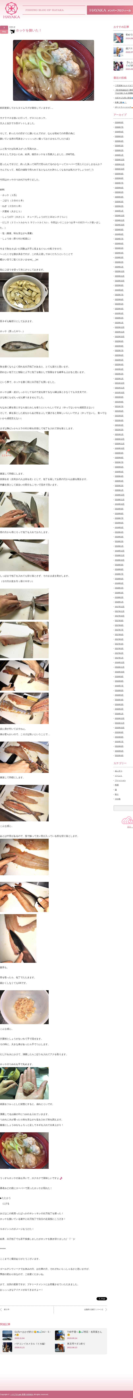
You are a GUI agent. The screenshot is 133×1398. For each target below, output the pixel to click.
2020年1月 (119, 490)
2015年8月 (119, 737)
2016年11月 (119, 667)
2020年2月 (119, 486)
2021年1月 (119, 434)
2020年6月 (119, 467)
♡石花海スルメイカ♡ (124, 85)
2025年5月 (119, 192)
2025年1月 (119, 211)
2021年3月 (119, 425)
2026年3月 (119, 146)
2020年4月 (119, 476)
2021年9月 (119, 397)
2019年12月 (119, 495)
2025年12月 (119, 160)
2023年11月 (119, 276)
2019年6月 (119, 523)
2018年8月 (119, 569)
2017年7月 (119, 630)
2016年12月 (119, 662)
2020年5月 (119, 472)
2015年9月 (119, 732)
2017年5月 (119, 639)
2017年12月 (119, 607)
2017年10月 (119, 616)
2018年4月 (119, 588)
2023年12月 (119, 271)
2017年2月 (119, 653)
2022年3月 (119, 369)
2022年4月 (119, 364)
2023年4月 (119, 309)
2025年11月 (119, 164)
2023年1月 (119, 323)
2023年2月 (119, 318)
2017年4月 (119, 644)
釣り (117, 794)
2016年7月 (119, 686)
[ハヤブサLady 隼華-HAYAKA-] (11, 17)
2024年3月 (119, 257)
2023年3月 (119, 313)
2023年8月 (119, 290)
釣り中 (6, 1309)
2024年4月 (119, 253)
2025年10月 (119, 169)
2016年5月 (119, 695)
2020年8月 (119, 458)
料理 (117, 785)
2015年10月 (119, 728)
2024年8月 (119, 234)
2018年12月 (119, 551)
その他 (117, 799)
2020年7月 (119, 462)
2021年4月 (119, 420)
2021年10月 (119, 392)
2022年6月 (119, 355)
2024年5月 (119, 248)
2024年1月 (119, 267)
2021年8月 (119, 402)
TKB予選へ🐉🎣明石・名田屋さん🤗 (84, 1333)
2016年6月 (119, 690)
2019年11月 (119, 500)
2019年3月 (119, 537)
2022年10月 (119, 337)
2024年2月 (119, 262)
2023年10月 (119, 281)
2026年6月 (119, 132)
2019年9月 (119, 509)
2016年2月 (119, 709)
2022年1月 (119, 379)
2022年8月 (119, 346)
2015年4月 (119, 755)
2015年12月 (119, 718)
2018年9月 (119, 565)
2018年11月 (119, 555)
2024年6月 (119, 243)
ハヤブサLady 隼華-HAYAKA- (21, 1394)
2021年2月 (119, 430)
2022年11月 (119, 332)
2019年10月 (119, 504)
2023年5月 (119, 304)
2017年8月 (119, 625)
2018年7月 (119, 574)
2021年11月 (119, 388)
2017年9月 (119, 621)
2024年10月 (119, 225)
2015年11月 (119, 723)
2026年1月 (119, 155)
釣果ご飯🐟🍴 (121, 102)
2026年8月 (119, 122)
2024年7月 (119, 239)
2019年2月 (119, 541)
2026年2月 (119, 150)
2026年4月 (119, 141)
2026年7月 (119, 127)
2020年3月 (119, 481)
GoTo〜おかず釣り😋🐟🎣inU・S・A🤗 (33, 1333)
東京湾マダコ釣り (76, 1343)
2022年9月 (119, 341)
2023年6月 (119, 299)
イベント (118, 776)
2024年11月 (119, 220)
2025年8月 (119, 178)
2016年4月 (119, 700)
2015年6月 (119, 746)
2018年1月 (119, 602)
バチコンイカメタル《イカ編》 (30, 1343)
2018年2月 (119, 597)
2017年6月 (119, 634)
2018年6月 (119, 579)
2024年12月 (119, 216)
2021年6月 (119, 411)
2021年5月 (119, 416)
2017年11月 (119, 611)
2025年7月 (119, 183)
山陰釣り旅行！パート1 (93, 1309)
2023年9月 (119, 285)
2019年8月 (119, 513)
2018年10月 (119, 560)
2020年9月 (119, 453)
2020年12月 (119, 439)
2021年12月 (119, 383)
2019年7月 (119, 518)
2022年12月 (119, 327)
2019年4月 (119, 532)
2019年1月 (119, 546)
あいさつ (118, 771)
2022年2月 (119, 374)
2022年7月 (119, 350)
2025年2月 (119, 206)
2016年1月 (119, 714)
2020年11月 (119, 444)
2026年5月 (119, 136)
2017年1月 (119, 658)
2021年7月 (119, 406)
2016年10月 (119, 672)
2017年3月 (119, 648)
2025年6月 (119, 188)
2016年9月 (119, 677)
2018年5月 (119, 583)
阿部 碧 (12, 27)
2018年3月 (119, 593)
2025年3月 (119, 202)
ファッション (120, 780)
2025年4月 (119, 197)
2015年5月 (119, 751)
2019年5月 (119, 527)
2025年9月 (119, 174)
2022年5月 (119, 360)
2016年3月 (119, 704)
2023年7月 (119, 295)
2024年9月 (119, 229)
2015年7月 (119, 742)
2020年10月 (119, 448)
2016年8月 (119, 681)
